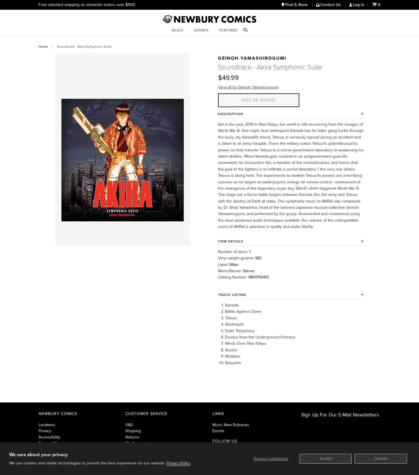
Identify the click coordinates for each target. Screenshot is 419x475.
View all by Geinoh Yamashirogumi (248, 87)
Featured (228, 30)
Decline (380, 458)
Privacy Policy (178, 463)
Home (43, 47)
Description (230, 114)
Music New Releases (230, 424)
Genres (201, 30)
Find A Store (297, 4)
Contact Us (331, 4)
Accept (326, 458)
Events (218, 430)
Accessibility (49, 437)
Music (178, 30)
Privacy (44, 430)
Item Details (230, 241)
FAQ (129, 424)
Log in (358, 4)
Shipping (133, 430)
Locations (46, 424)
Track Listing (232, 295)
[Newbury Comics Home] (209, 19)
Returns (132, 437)
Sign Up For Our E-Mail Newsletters (340, 415)
